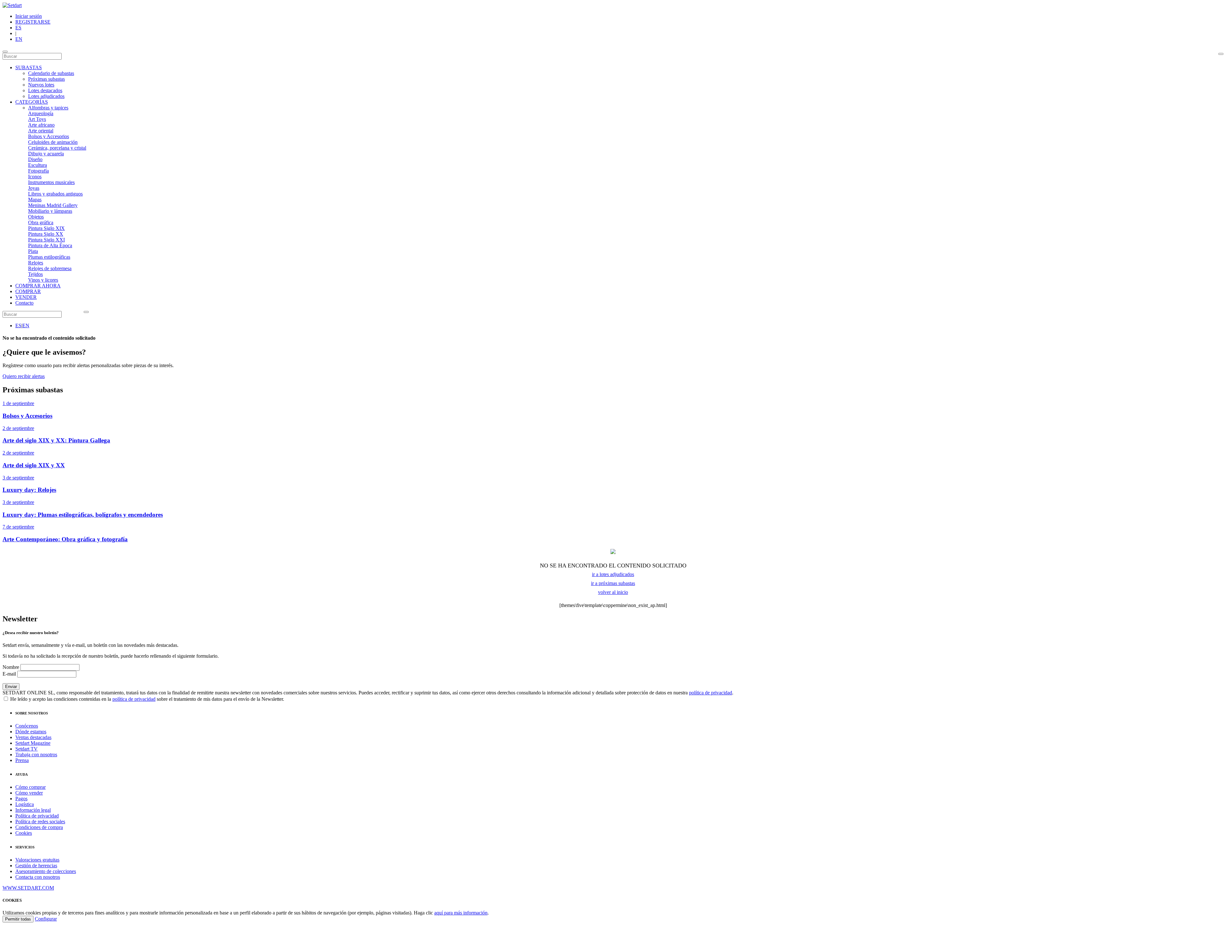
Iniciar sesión (28, 16)
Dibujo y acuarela (46, 153)
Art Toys (37, 119)
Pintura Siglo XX (45, 234)
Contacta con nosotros (37, 877)
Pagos (21, 798)
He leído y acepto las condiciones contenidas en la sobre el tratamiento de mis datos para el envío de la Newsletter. (146, 699)
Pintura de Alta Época (50, 245)
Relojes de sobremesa (50, 268)
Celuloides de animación (53, 142)
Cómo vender (29, 793)
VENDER (26, 297)
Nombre (11, 667)
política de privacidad (710, 692)
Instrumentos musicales (51, 182)
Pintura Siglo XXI (46, 239)
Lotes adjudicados (46, 96)
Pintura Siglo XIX (46, 228)
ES (18, 27)
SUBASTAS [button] (28, 67)
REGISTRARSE (32, 22)
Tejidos (35, 274)
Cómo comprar (30, 787)
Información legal (33, 810)
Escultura (37, 165)
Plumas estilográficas (49, 257)
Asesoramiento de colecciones (45, 871)
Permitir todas (18, 919)
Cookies (23, 833)
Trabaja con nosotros (36, 754)
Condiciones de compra (39, 827)
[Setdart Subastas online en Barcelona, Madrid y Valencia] (12, 5)
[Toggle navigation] (5, 52)
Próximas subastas (46, 79)
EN (18, 39)
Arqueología (40, 113)
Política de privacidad (37, 815)
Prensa (22, 760)
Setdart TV (26, 748)
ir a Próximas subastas (613, 583)
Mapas (35, 199)
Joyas (33, 188)
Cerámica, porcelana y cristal (57, 148)
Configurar (46, 918)
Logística (24, 804)
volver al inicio (613, 592)
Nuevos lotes (41, 84)
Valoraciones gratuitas (37, 859)
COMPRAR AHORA (38, 285)
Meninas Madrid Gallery (53, 205)
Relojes (35, 262)
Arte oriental (40, 130)
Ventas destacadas (33, 737)
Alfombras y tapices (48, 107)
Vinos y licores (43, 280)
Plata (33, 251)
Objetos (36, 216)
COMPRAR (28, 291)
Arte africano (41, 125)
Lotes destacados (45, 90)
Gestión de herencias (36, 865)
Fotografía (38, 171)
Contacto (24, 303)
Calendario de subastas (51, 73)
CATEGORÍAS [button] (31, 102)
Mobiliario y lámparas (50, 211)
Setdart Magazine (32, 743)
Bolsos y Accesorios (48, 136)
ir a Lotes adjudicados (613, 574)
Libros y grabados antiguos (55, 193)
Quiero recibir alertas (24, 376)
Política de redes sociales (40, 821)
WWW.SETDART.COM (28, 888)
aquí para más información (461, 912)
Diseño (35, 159)
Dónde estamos (30, 731)
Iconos (35, 176)
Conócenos (26, 726)
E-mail (9, 674)
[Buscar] (1220, 54)
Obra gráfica (40, 222)
